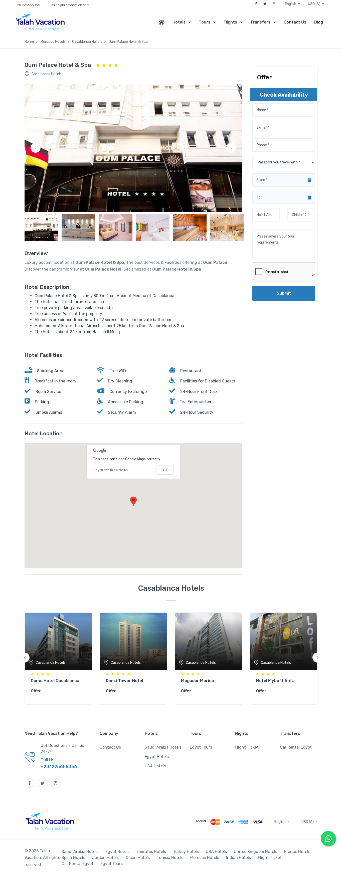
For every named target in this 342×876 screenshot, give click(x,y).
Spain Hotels (73, 857)
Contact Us (295, 22)
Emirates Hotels (151, 851)
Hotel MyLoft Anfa (275, 680)
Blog (318, 22)
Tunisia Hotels (170, 857)
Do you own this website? (110, 470)
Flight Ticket (247, 747)
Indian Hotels (238, 857)
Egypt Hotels (157, 756)
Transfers (260, 22)
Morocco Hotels (204, 857)
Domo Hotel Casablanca (55, 680)
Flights (230, 22)
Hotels (179, 22)
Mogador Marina (197, 680)
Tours (204, 22)
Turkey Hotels (186, 851)
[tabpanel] (58, 657)
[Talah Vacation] (41, 22)
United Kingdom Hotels (255, 851)
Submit (284, 293)
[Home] (163, 22)
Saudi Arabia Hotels (163, 747)
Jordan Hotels (105, 857)
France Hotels (297, 851)
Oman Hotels (138, 857)
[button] (293, 4)
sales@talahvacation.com (70, 5)
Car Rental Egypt (296, 747)
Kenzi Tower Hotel (124, 680)
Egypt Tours (201, 747)
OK (165, 470)
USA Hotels (155, 766)
